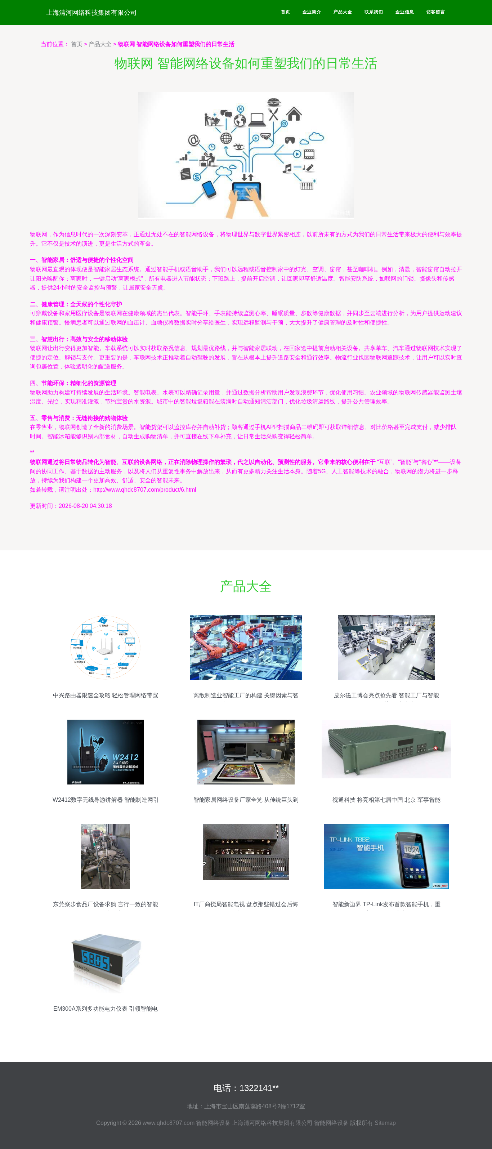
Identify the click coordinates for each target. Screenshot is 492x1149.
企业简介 (312, 11)
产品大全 (343, 11)
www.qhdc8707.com (168, 1123)
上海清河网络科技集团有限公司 (91, 12)
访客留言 (435, 11)
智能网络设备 (213, 1123)
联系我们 (373, 11)
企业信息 (404, 11)
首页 (285, 11)
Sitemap (385, 1123)
